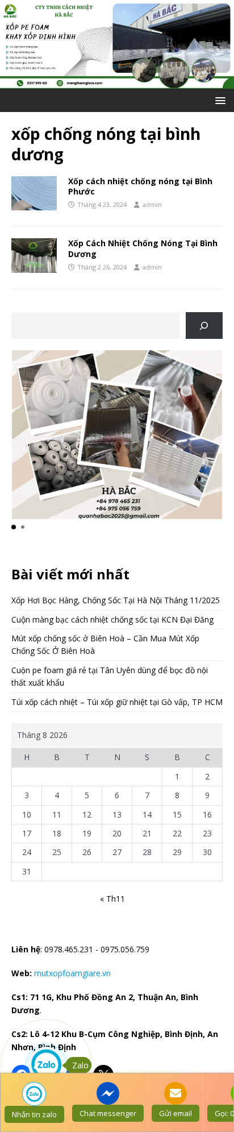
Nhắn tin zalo (34, 1114)
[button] (218, 100)
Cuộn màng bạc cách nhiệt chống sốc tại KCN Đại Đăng (112, 619)
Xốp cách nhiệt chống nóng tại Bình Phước (140, 186)
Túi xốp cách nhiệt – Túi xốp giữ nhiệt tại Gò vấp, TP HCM (117, 701)
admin (152, 204)
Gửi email (175, 1113)
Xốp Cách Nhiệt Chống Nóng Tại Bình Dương (143, 248)
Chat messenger (108, 1113)
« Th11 (112, 898)
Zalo (80, 1065)
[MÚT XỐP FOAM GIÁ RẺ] (117, 81)
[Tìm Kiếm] (204, 325)
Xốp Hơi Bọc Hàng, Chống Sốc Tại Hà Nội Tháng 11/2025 (115, 600)
